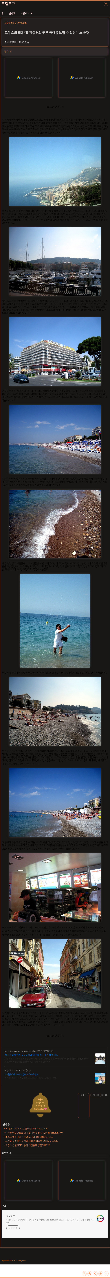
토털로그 (8, 4)
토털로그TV (27, 13)
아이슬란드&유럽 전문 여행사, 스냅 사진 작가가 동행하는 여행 (30, 1078)
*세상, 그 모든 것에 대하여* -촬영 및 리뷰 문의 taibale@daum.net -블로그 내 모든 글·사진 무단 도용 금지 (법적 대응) (50, 1221)
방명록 (12, 13)
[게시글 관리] (86, 1095)
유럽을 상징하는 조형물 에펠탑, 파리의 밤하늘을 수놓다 (31, 1141)
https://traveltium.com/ (15, 1070)
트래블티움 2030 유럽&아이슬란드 (22, 1074)
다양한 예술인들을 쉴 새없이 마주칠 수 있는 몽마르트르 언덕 (34, 1132)
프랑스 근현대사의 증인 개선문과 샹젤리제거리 (27, 1145)
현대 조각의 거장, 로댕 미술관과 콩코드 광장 (26, 1128)
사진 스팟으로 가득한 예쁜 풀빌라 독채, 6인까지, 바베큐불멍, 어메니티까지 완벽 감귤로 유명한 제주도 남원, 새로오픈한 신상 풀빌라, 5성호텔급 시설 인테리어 (47, 1060)
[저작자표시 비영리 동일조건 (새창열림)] (104, 1095)
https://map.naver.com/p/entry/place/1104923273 (26, 1051)
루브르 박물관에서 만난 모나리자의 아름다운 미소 (29, 1136)
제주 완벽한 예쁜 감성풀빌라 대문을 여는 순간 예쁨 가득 (31, 1055)
